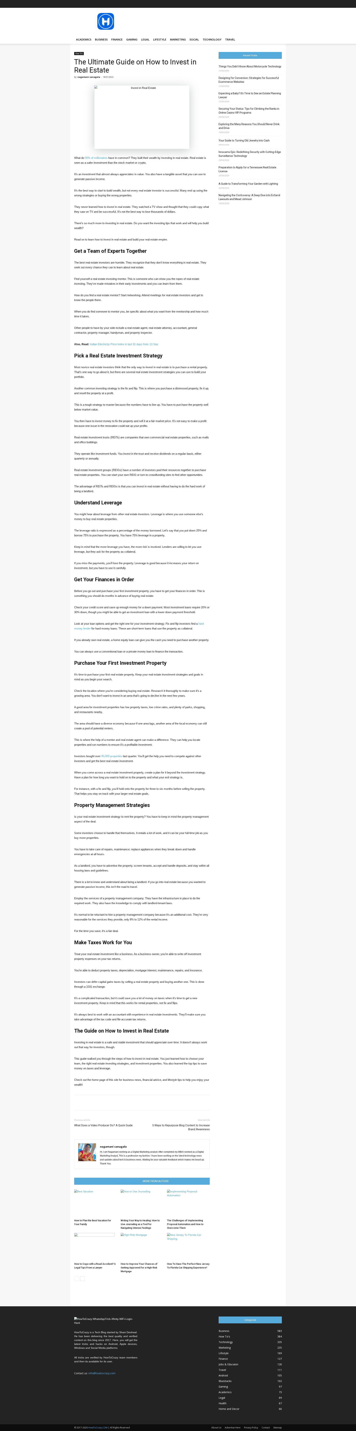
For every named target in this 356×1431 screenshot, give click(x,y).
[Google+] (248, 4)
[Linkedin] (260, 4)
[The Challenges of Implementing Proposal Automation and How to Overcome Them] (188, 1203)
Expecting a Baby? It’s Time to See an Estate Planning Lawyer (250, 95)
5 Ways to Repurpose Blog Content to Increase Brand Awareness (181, 1127)
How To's (79, 53)
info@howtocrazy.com (102, 1373)
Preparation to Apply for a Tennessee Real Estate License (247, 169)
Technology (212, 39)
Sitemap (277, 1427)
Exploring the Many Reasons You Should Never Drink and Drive (249, 126)
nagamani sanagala (89, 77)
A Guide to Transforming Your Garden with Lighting (248, 183)
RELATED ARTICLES (126, 1181)
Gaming (131, 39)
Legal (145, 39)
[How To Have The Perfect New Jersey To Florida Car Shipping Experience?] (188, 1247)
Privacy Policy (251, 1427)
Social (194, 39)
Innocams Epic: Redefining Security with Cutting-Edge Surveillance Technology (250, 154)
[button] (277, 39)
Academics (83, 39)
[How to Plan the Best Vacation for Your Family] (95, 1203)
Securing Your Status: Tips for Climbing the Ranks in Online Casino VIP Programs (249, 110)
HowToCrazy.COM (98, 1427)
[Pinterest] (267, 4)
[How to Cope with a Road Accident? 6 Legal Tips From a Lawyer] (95, 1247)
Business (101, 39)
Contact (266, 1427)
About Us (216, 1427)
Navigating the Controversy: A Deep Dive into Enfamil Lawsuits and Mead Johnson (249, 197)
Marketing (178, 39)
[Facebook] (242, 4)
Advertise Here (232, 1427)
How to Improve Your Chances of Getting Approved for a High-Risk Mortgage (139, 1267)
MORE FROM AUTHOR (156, 1181)
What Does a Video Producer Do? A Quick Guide (103, 1125)
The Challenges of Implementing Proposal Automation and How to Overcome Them (185, 1224)
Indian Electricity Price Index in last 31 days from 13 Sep (124, 344)
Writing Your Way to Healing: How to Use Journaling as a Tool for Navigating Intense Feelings (140, 1224)
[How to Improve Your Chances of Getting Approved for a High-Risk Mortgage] (142, 1247)
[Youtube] (279, 4)
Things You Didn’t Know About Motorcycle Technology (250, 66)
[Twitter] (273, 4)
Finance (117, 39)
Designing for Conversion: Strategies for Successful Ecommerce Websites (249, 79)
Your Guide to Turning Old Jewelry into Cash (244, 140)
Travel (230, 39)
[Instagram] (254, 4)
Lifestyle (159, 39)
